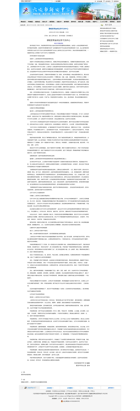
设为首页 (108, 1)
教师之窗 (80, 21)
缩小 (55, 35)
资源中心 (95, 21)
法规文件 (59, 21)
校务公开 (44, 21)
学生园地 (87, 21)
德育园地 (52, 21)
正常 (53, 35)
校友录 (119, 21)
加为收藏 (99, 1)
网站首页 (23, 21)
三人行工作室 (103, 21)
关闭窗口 (69, 35)
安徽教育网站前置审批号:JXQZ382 (98, 393)
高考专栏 (73, 21)
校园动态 (37, 21)
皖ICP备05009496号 (83, 393)
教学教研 (66, 21)
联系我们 (116, 1)
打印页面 (62, 35)
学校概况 (30, 21)
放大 (50, 35)
